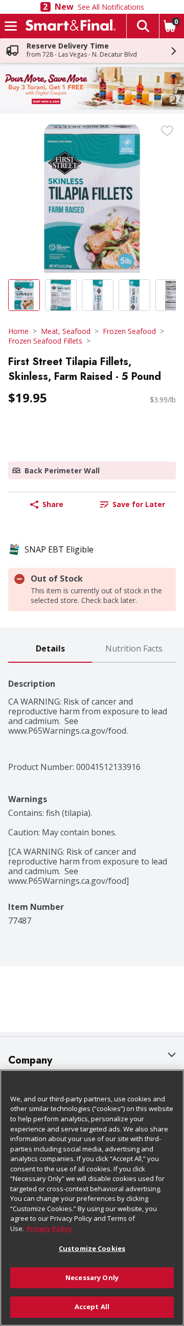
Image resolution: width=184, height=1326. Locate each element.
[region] (92, 1198)
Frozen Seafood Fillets (45, 341)
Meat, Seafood (65, 331)
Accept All (92, 1306)
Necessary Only (92, 1277)
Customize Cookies (92, 1248)
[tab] (50, 649)
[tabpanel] (92, 794)
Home (18, 331)
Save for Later (138, 504)
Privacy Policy (49, 1228)
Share (52, 504)
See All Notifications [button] (111, 7)
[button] (142, 26)
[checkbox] (167, 131)
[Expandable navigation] (10, 26)
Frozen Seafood (129, 331)
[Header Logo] (68, 26)
